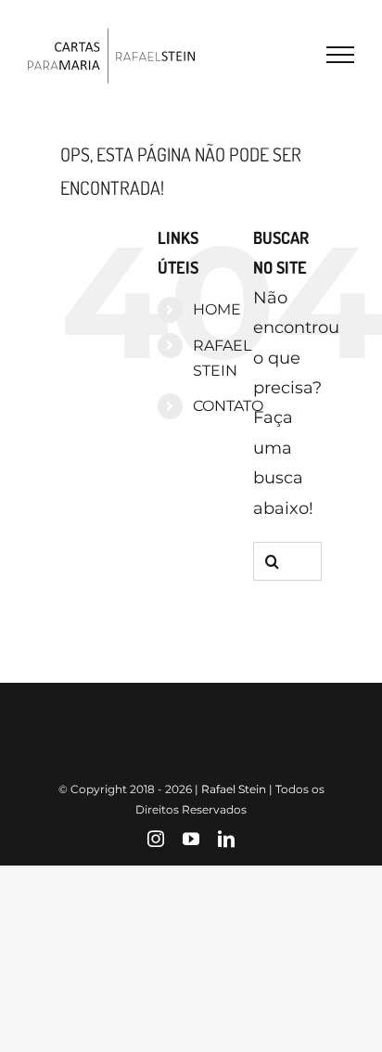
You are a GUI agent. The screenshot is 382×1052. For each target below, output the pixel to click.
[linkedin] (226, 838)
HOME (217, 309)
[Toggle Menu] (340, 54)
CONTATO (228, 406)
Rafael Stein (233, 789)
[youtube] (191, 838)
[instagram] (155, 838)
